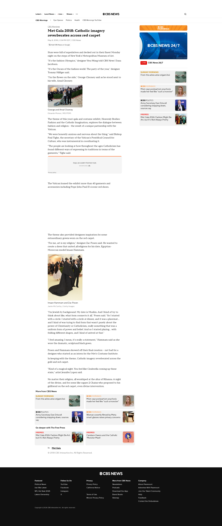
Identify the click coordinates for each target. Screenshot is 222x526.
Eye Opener (58, 20)
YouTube (64, 484)
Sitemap (115, 498)
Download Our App (120, 491)
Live (60, 14)
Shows (70, 14)
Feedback (142, 498)
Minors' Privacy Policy (95, 498)
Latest (38, 14)
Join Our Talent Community (149, 491)
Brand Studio (117, 494)
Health (77, 20)
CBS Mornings (42, 20)
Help (140, 494)
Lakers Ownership (42, 494)
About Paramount (145, 484)
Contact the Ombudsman (148, 501)
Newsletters (117, 484)
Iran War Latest (40, 488)
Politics (69, 20)
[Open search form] (185, 14)
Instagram (64, 491)
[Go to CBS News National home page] (111, 14)
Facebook (65, 488)
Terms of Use (91, 494)
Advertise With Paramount (148, 488)
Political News (40, 484)
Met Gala (56, 448)
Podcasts (116, 488)
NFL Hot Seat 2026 (42, 491)
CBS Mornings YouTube (92, 20)
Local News (49, 14)
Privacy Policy (92, 484)
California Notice (93, 488)
